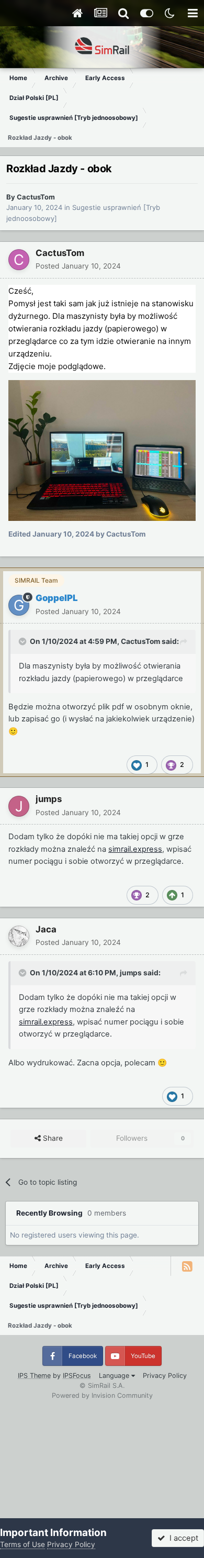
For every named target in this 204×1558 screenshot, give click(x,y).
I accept (181, 1538)
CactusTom (36, 197)
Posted (78, 266)
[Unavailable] (102, 450)
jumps (49, 799)
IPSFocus (77, 1375)
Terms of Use (22, 1544)
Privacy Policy (165, 1375)
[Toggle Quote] (23, 641)
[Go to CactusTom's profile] (18, 259)
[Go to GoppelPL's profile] (18, 605)
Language (115, 1375)
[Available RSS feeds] (187, 1266)
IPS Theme (34, 1375)
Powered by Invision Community (102, 1395)
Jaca (46, 929)
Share (52, 1138)
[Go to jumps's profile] (18, 806)
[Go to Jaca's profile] (18, 936)
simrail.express (135, 849)
